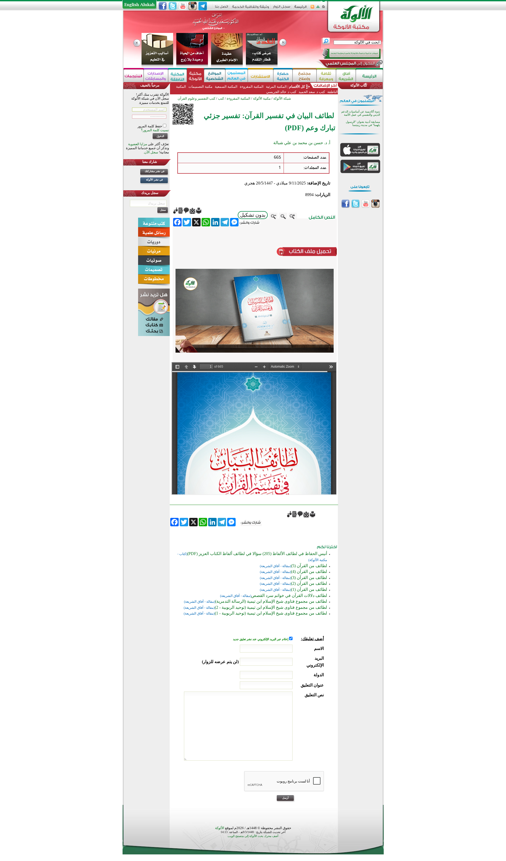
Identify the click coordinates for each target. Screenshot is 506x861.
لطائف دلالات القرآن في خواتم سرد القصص (289, 595)
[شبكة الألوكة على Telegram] (202, 6)
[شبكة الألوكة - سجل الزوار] (281, 8)
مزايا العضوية (137, 144)
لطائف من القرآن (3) (309, 577)
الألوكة (219, 828)
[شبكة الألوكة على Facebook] (162, 6)
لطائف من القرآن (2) (309, 583)
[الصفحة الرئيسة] (323, 8)
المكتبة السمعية (226, 87)
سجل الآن (151, 152)
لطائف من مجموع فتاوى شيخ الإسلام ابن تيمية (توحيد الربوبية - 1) (271, 613)
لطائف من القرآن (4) (309, 571)
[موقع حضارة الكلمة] (283, 75)
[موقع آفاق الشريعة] (346, 75)
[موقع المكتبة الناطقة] (177, 75)
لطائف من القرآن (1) (309, 589)
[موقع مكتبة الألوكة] (195, 75)
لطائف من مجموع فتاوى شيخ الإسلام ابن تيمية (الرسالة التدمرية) (271, 601)
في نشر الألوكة (154, 179)
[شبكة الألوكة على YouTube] (182, 6)
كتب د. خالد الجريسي (281, 92)
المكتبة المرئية (276, 87)
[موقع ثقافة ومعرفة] (326, 75)
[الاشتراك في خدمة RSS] (312, 8)
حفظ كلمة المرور (150, 126)
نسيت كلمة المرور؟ (155, 130)
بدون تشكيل (252, 215)
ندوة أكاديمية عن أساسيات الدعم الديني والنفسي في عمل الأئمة (360, 113)
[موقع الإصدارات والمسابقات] (156, 75)
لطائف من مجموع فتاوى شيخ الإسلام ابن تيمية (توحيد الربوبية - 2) (271, 607)
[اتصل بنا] (221, 8)
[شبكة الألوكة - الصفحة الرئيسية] (300, 9)
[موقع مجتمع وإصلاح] (305, 75)
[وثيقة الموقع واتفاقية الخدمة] (250, 9)
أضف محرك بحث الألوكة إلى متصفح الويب (253, 836)
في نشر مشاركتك (154, 171)
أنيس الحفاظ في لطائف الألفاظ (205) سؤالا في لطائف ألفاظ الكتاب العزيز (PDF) (257, 553)
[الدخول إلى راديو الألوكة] (347, 54)
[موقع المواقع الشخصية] (214, 75)
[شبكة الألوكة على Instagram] (192, 6)
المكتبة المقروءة (251, 87)
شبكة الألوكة (282, 98)
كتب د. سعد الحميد (312, 92)
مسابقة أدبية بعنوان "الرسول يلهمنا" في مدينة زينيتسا (363, 123)
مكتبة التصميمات (200, 87)
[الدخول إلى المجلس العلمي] (350, 64)
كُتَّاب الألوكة (358, 85)
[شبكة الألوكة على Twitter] (172, 6)
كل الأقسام (297, 87)
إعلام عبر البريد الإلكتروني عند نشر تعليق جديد (261, 639)
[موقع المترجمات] (134, 75)
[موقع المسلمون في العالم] (236, 75)
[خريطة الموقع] (318, 8)
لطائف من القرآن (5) (309, 565)
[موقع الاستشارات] (260, 75)
